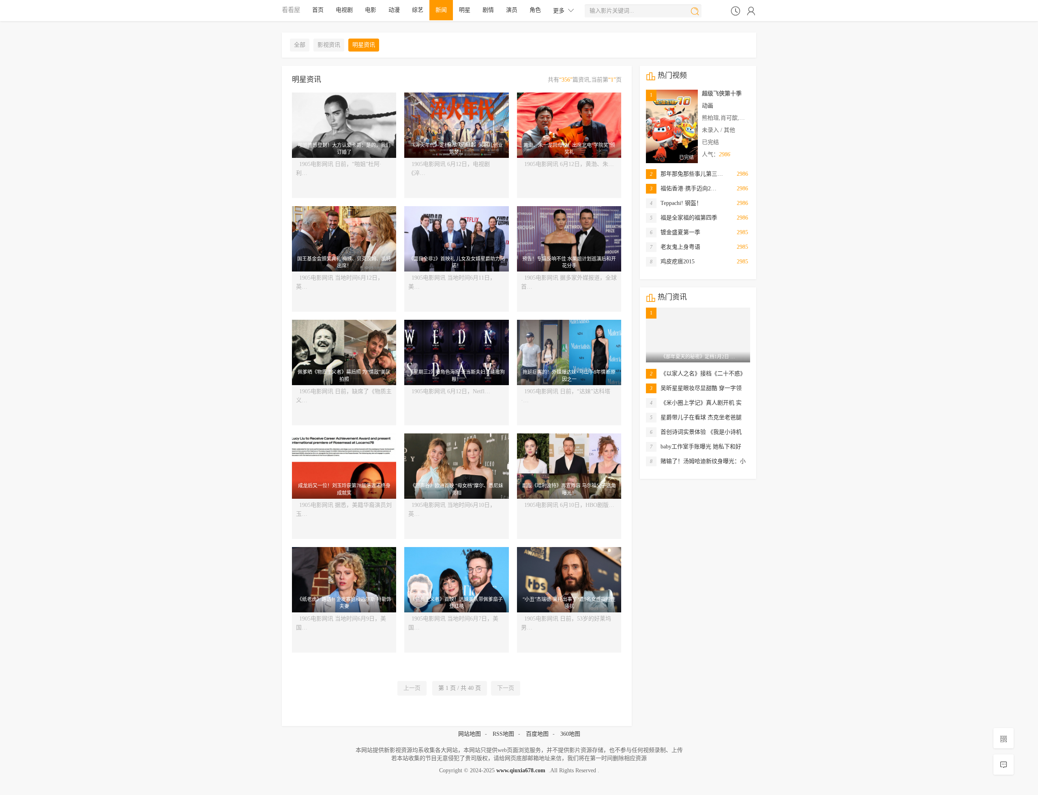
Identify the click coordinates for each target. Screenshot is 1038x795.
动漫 (394, 10)
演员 (511, 10)
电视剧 (344, 10)
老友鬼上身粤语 (675, 247)
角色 (535, 10)
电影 (370, 10)
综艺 (417, 10)
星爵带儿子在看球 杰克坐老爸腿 (696, 417)
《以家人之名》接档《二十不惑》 (698, 374)
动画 (707, 106)
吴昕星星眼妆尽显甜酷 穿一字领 (696, 388)
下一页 (505, 688)
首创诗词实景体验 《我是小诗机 (696, 432)
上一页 (411, 688)
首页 (318, 10)
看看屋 (291, 9)
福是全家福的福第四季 (683, 218)
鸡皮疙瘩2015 (672, 262)
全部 (299, 45)
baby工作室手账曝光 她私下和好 (695, 447)
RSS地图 (503, 734)
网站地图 (469, 734)
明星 (464, 10)
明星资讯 (363, 45)
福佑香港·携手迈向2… (683, 188)
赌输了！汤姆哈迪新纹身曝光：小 (698, 461)
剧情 (488, 10)
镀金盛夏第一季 (675, 232)
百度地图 (537, 734)
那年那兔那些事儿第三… (686, 174)
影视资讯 (328, 45)
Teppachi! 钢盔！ (676, 203)
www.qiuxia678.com (520, 770)
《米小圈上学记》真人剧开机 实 (696, 403)
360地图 (570, 734)
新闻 (441, 10)
